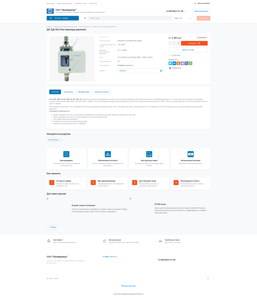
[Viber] (186, 63)
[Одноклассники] (178, 63)
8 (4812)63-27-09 (174, 11)
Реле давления (84, 26)
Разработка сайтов (128, 294)
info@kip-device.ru (110, 257)
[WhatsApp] (190, 63)
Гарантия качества (64, 3)
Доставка (50, 3)
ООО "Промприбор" (66, 10)
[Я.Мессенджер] (170, 63)
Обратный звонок (201, 11)
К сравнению (176, 55)
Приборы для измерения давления (65, 26)
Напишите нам (80, 3)
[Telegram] (182, 63)
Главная (49, 26)
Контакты (93, 3)
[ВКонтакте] (174, 63)
